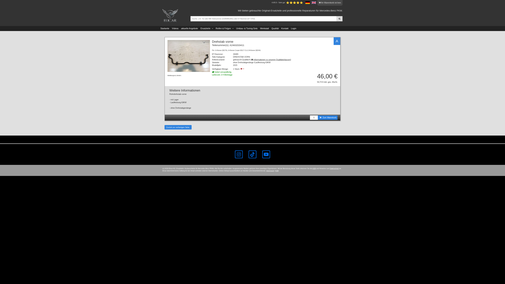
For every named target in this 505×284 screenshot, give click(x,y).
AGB (314, 168)
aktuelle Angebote (189, 28)
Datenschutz (334, 168)
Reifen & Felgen (223, 28)
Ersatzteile (205, 28)
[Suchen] (339, 18)
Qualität (275, 28)
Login (293, 28)
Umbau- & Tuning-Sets (246, 28)
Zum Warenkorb (329, 117)
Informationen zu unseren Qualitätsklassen (271, 60)
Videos (175, 28)
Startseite (164, 28)
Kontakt (284, 28)
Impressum (270, 171)
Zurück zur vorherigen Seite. (178, 127)
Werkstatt (264, 28)
